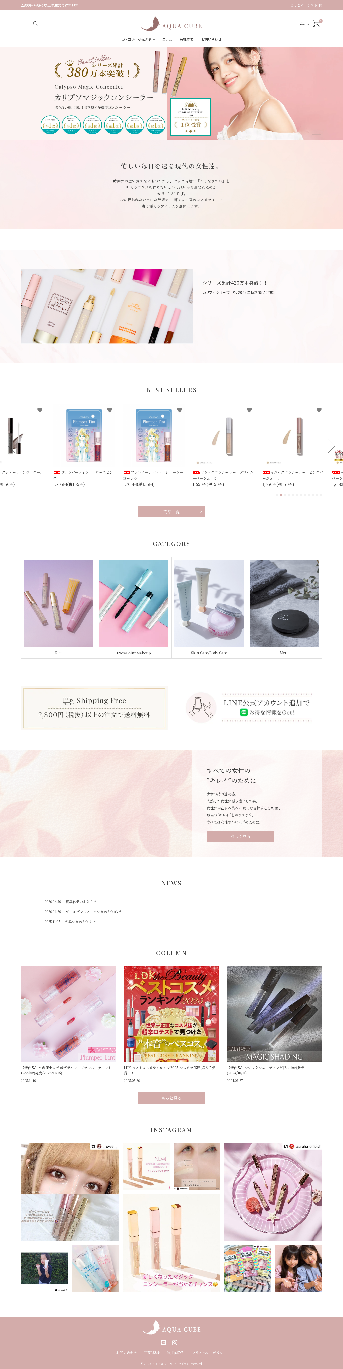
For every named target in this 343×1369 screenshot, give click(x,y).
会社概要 (187, 39)
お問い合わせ (211, 39)
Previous (15, 446)
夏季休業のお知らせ (81, 901)
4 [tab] (289, 495)
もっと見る (171, 1098)
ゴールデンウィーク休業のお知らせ (94, 911)
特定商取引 (176, 1352)
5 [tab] (293, 495)
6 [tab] (297, 495)
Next (328, 446)
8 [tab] (305, 495)
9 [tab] (309, 495)
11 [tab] (317, 495)
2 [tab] (281, 495)
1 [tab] (316, 135)
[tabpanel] (171, 93)
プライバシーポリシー (209, 1352)
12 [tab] (321, 495)
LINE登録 (152, 1352)
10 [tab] (313, 495)
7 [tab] (301, 495)
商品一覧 (171, 512)
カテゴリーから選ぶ (136, 39)
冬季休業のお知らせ (80, 921)
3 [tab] (285, 495)
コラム (167, 39)
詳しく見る (241, 836)
